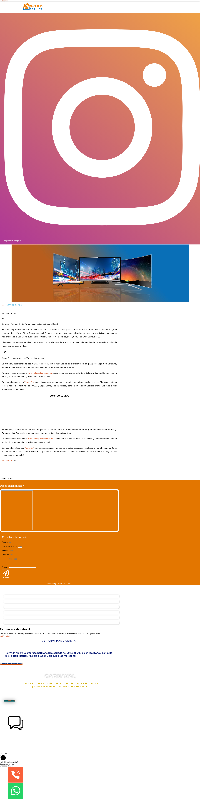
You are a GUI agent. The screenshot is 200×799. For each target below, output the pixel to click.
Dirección (6, 554)
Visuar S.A (29, 382)
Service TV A (8, 461)
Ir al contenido (5, 1)
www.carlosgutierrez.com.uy (40, 373)
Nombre (5, 542)
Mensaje (5, 567)
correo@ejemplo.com (10, 546)
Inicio (2, 305)
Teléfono (5, 550)
